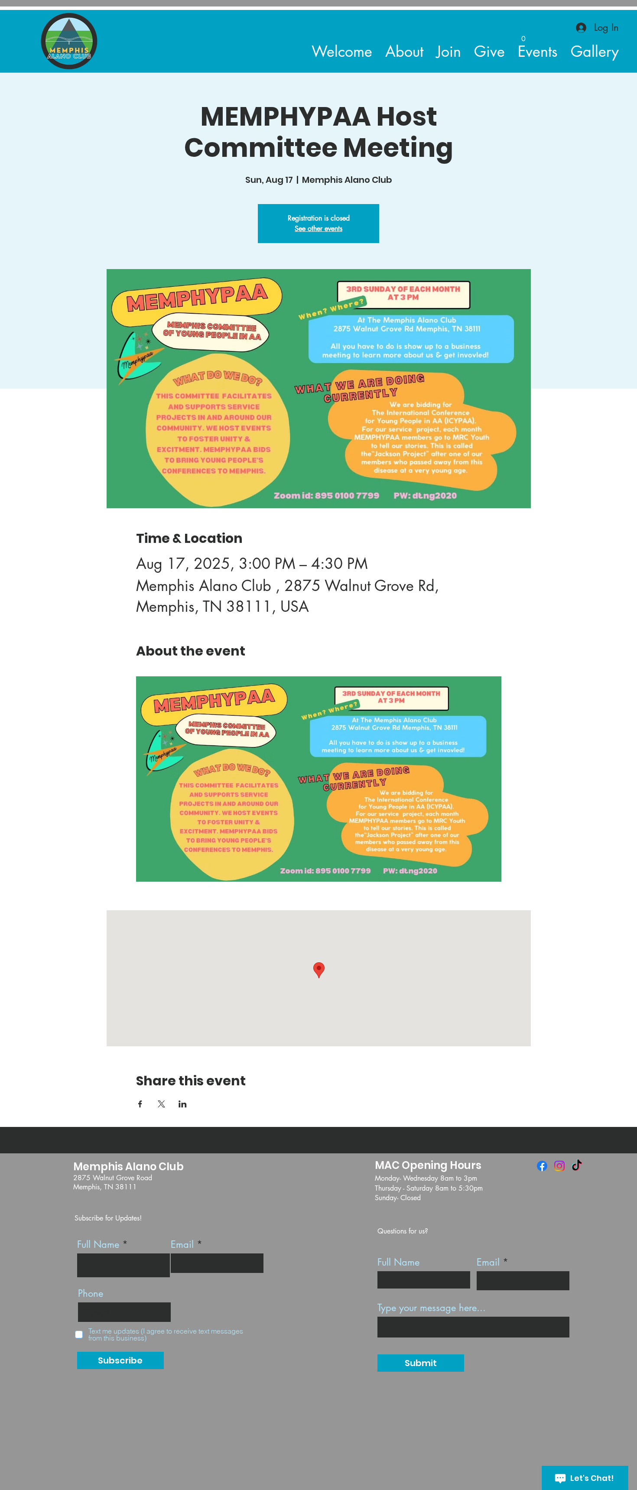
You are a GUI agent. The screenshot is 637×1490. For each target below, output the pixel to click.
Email (182, 1244)
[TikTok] (577, 1166)
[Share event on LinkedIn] (183, 1103)
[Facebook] (542, 1166)
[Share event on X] (161, 1103)
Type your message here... (431, 1307)
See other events (318, 228)
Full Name (98, 1244)
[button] (523, 36)
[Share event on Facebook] (140, 1103)
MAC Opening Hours (428, 1165)
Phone (90, 1293)
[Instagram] (559, 1166)
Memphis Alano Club (128, 1166)
